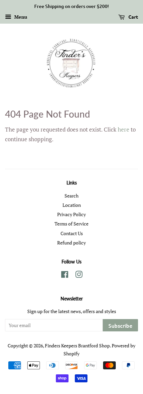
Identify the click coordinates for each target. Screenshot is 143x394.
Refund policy (71, 242)
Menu (20, 17)
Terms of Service (71, 223)
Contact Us (72, 233)
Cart (132, 17)
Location (72, 205)
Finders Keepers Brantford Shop (77, 345)
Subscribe (120, 325)
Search (71, 196)
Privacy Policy (71, 214)
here (123, 129)
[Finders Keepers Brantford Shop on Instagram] (78, 275)
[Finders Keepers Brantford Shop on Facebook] (65, 275)
